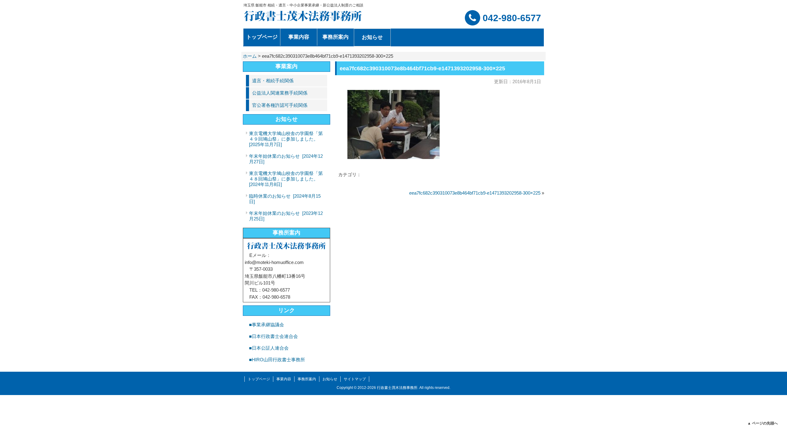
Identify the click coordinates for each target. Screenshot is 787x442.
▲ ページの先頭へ (762, 423)
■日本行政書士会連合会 (273, 336)
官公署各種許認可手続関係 (279, 105)
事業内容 (283, 379)
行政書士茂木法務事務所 (397, 388)
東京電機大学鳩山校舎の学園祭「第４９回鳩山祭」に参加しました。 (286, 139)
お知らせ (329, 379)
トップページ (259, 379)
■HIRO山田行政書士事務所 (277, 359)
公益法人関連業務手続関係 (279, 92)
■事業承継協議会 (266, 324)
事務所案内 (286, 233)
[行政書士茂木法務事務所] (303, 15)
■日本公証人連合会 (269, 348)
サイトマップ (355, 379)
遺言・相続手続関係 (273, 80)
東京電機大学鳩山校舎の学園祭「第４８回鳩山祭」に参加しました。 (286, 179)
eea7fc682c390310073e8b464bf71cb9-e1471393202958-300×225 (474, 193)
